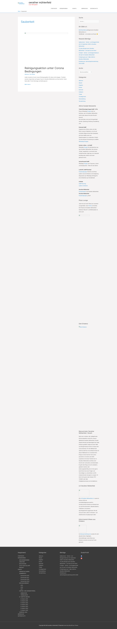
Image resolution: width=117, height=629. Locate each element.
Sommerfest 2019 (25, 579)
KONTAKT (21, 567)
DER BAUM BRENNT (24, 583)
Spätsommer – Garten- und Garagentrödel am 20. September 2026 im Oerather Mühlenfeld (89, 44)
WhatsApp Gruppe (83, 141)
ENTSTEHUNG (22, 563)
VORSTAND (22, 561)
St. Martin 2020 (24, 602)
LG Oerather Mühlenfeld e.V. (87, 498)
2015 (22, 585)
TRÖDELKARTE (24, 595)
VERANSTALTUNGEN (24, 571)
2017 (22, 589)
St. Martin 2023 (24, 606)
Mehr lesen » (28, 84)
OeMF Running (82, 183)
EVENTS (20, 569)
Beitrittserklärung (83, 30)
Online (90, 205)
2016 (22, 587)
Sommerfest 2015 (25, 575)
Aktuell (80, 83)
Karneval (81, 89)
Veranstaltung (82, 99)
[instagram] (81, 558)
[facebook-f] (81, 556)
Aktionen (27, 74)
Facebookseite (82, 191)
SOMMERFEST (22, 573)
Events (80, 87)
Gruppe (89, 111)
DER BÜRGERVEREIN (24, 560)
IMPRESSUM (21, 614)
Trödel (80, 94)
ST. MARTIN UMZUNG (24, 597)
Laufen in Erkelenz (83, 185)
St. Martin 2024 (24, 608)
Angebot (81, 85)
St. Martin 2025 (24, 610)
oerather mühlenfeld (40, 2)
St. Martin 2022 (24, 604)
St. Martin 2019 (24, 600)
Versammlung (82, 101)
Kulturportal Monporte (85, 534)
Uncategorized (82, 96)
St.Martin (81, 92)
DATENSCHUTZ (21, 616)
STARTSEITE (21, 556)
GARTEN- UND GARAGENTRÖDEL (27, 591)
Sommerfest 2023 (25, 581)
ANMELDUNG (24, 593)
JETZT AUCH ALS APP (24, 565)
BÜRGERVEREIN (22, 557)
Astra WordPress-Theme (72, 625)
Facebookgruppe (83, 171)
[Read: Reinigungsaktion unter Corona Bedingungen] (46, 48)
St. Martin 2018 (24, 599)
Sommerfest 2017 (25, 577)
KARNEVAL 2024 (23, 612)
